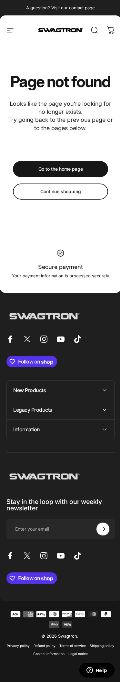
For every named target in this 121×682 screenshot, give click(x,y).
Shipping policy (29, 654)
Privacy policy (30, 646)
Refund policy (56, 646)
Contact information (60, 654)
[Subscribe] (98, 529)
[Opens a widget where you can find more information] (92, 671)
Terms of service (84, 646)
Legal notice (90, 654)
